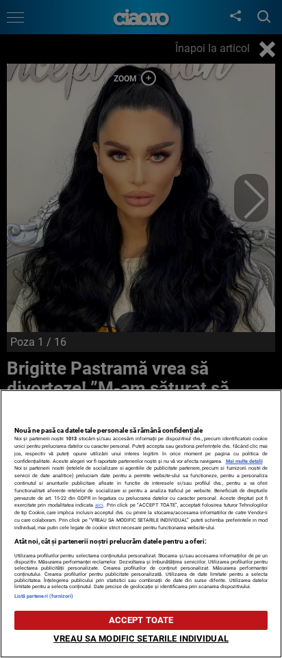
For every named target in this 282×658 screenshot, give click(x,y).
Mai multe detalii (244, 461)
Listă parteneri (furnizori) (44, 596)
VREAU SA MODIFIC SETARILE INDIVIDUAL (141, 638)
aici (99, 505)
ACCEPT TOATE (141, 620)
